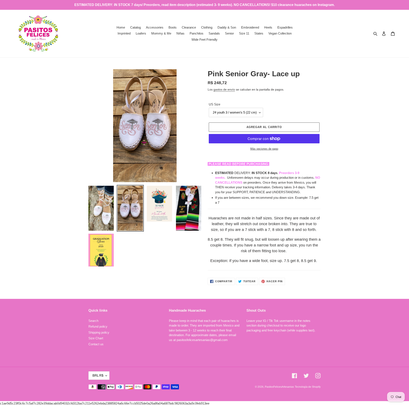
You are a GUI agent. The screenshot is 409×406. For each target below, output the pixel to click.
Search (93, 320)
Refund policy (97, 326)
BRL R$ (97, 375)
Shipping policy (98, 332)
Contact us (96, 344)
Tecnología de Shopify (308, 386)
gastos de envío (224, 89)
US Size (214, 104)
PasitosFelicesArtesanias (279, 386)
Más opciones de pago (264, 148)
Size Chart (95, 338)
